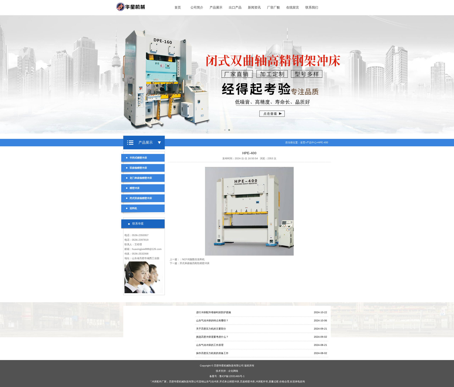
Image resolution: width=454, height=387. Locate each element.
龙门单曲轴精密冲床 (141, 177)
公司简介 (196, 7)
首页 (178, 7)
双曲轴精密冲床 (138, 167)
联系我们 (311, 7)
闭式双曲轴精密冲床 (141, 198)
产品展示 (216, 7)
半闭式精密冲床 (138, 157)
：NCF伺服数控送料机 (192, 259)
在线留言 (292, 7)
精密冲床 (135, 188)
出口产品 (235, 7)
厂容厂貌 (273, 7)
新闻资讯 (254, 7)
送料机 (133, 208)
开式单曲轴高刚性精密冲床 (194, 263)
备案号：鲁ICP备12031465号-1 (227, 376)
